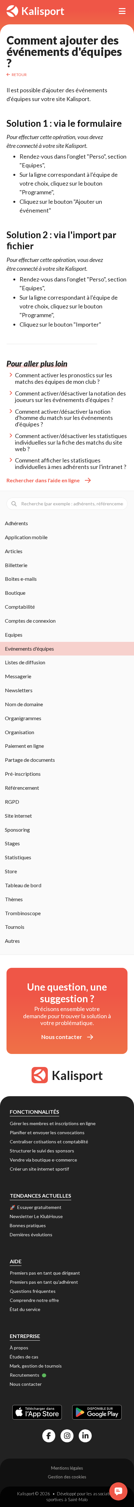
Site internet (18, 815)
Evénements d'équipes (29, 648)
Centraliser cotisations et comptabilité (49, 1141)
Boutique (15, 593)
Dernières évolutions (31, 1234)
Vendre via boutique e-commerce (43, 1160)
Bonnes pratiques (28, 1225)
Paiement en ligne (24, 746)
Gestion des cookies (67, 1476)
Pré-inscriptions (23, 774)
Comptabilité (20, 607)
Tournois (14, 927)
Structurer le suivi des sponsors (42, 1150)
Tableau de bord (23, 885)
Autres (12, 941)
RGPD (12, 802)
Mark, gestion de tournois (36, 1366)
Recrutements (25, 1375)
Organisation (19, 732)
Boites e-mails (21, 579)
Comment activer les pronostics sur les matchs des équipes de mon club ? (63, 378)
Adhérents (16, 523)
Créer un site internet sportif (39, 1169)
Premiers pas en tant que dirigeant (45, 1273)
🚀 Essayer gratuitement (35, 1207)
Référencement (22, 788)
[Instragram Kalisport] (67, 1435)
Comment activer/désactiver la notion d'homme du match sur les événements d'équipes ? (64, 418)
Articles (13, 551)
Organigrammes (23, 718)
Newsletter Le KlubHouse (36, 1216)
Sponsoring (17, 829)
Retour (19, 74)
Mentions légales (67, 1468)
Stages (12, 843)
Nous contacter (61, 1036)
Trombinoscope (23, 913)
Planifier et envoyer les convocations (47, 1132)
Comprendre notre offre (34, 1300)
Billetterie (16, 565)
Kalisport (42, 11)
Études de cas (24, 1356)
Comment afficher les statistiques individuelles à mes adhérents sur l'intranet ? (70, 463)
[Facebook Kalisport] (48, 1435)
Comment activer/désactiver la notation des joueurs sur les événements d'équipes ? (70, 396)
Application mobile (26, 537)
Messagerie (18, 676)
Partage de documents (30, 760)
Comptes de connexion (30, 620)
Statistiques (18, 857)
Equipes (13, 634)
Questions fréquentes (33, 1291)
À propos (19, 1347)
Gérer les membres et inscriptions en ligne (53, 1123)
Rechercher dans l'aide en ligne (43, 480)
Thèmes (14, 899)
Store (11, 871)
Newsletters (19, 690)
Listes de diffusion (25, 662)
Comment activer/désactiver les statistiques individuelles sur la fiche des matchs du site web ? (71, 442)
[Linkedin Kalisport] (85, 1435)
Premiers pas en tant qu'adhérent (44, 1282)
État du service (25, 1309)
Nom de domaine (24, 704)
